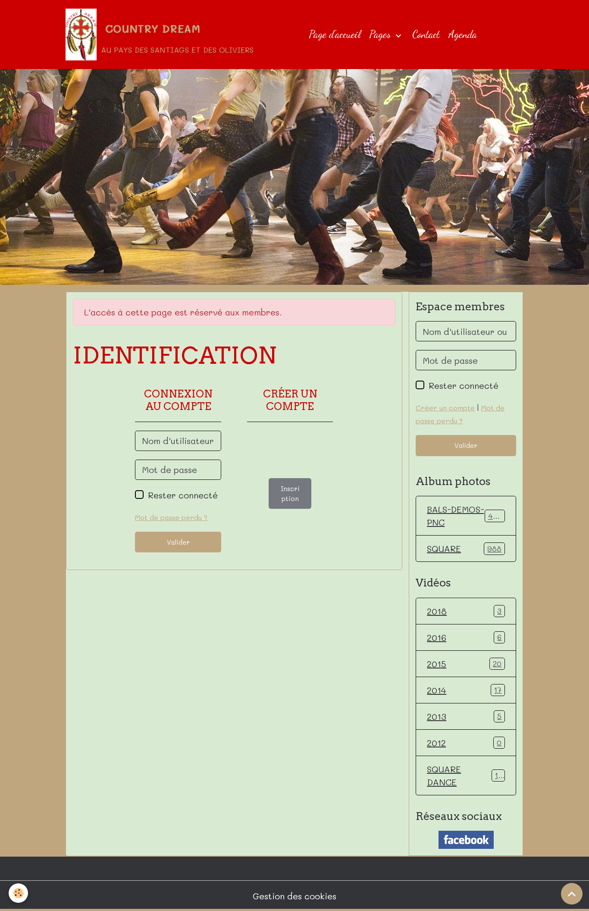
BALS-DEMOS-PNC (466, 516)
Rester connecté (183, 495)
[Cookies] (18, 893)
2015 (464, 663)
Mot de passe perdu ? (171, 517)
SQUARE (464, 548)
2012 (464, 742)
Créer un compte (445, 407)
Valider (178, 542)
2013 (464, 716)
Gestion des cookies (294, 896)
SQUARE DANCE (464, 775)
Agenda (462, 34)
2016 (464, 637)
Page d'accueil (334, 34)
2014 (464, 690)
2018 (464, 611)
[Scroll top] (572, 894)
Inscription (290, 493)
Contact (426, 34)
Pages (381, 34)
